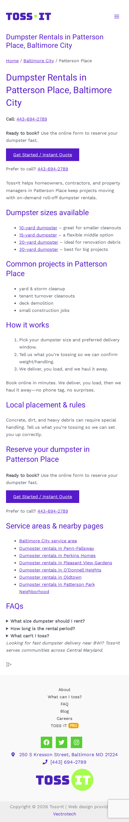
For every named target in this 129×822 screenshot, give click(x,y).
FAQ (64, 704)
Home (12, 60)
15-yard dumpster (38, 235)
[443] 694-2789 (68, 762)
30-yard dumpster (38, 249)
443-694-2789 (31, 119)
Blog (64, 711)
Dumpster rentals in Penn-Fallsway (56, 548)
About (64, 689)
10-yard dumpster (38, 227)
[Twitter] (61, 742)
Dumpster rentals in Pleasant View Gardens (65, 562)
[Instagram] (76, 742)
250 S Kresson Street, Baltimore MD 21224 (68, 754)
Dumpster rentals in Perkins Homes (57, 555)
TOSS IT (64, 725)
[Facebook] (46, 742)
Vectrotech (64, 814)
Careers (64, 718)
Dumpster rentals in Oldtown (50, 577)
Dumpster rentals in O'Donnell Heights (60, 570)
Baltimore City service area (48, 540)
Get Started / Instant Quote (42, 154)
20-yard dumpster (38, 242)
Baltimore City (38, 60)
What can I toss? (65, 696)
